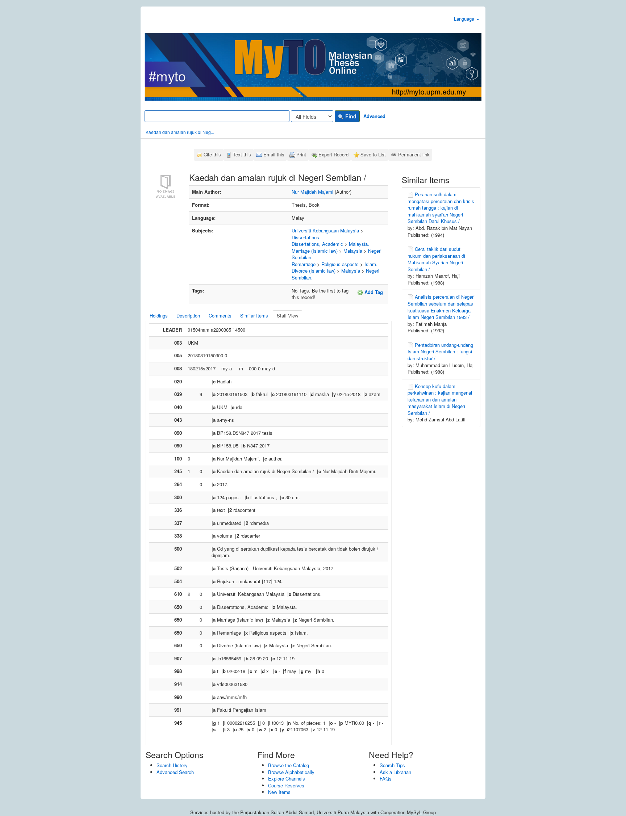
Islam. (370, 264)
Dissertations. (306, 237)
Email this (273, 154)
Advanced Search (175, 772)
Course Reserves (286, 785)
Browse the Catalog (288, 765)
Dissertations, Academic (317, 243)
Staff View (287, 315)
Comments (220, 315)
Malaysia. (359, 243)
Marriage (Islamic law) (315, 250)
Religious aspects (340, 264)
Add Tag (373, 292)
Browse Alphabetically (291, 772)
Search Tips (392, 765)
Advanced (374, 116)
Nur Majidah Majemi (312, 191)
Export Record (333, 154)
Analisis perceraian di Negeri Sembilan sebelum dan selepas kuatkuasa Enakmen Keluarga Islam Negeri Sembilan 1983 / (441, 306)
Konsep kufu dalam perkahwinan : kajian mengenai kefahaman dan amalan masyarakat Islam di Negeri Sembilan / (440, 399)
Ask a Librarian (395, 772)
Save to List (373, 154)
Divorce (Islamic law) (313, 270)
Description (188, 315)
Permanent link (414, 154)
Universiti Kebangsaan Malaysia (325, 230)
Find (350, 116)
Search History (172, 765)
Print (301, 154)
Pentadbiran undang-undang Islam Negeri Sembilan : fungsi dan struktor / (440, 351)
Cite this (212, 154)
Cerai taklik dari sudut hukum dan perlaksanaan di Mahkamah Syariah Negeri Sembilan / (436, 259)
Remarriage (304, 264)
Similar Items (254, 315)
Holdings (159, 315)
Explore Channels (286, 778)
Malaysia (352, 250)
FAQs (386, 778)
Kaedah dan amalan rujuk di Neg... (180, 132)
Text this (242, 154)
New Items (279, 791)
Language (465, 18)
